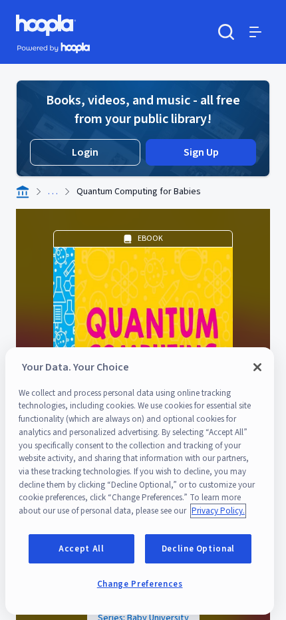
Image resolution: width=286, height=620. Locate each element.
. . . (53, 191)
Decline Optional (198, 549)
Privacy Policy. (218, 511)
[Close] (257, 367)
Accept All (81, 549)
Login (85, 152)
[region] (139, 481)
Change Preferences (140, 584)
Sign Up (201, 152)
